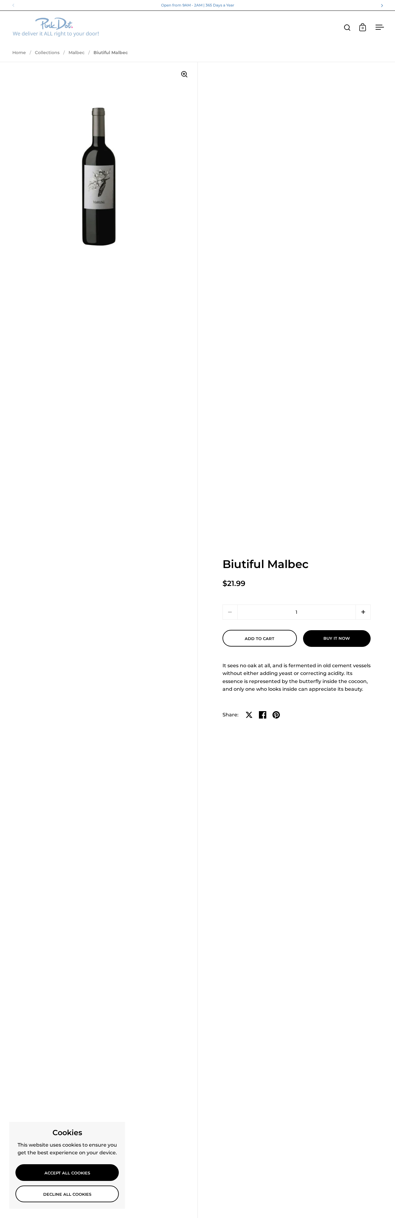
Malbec (77, 52)
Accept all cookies (67, 1172)
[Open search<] (347, 27)
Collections (47, 52)
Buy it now (336, 638)
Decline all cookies (67, 1194)
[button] (363, 612)
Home (19, 52)
